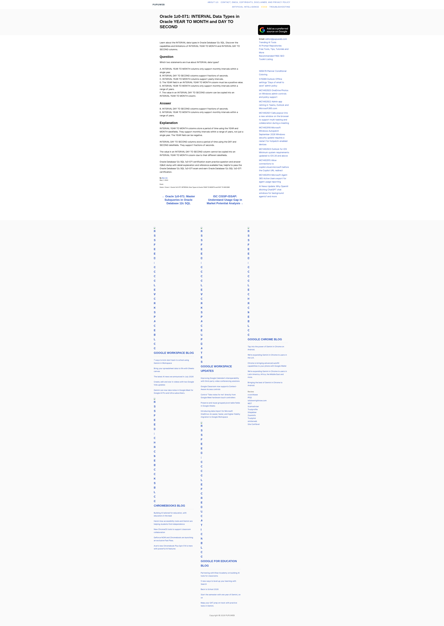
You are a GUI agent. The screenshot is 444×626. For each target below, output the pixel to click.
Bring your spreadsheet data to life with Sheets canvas (174, 370)
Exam (161, 184)
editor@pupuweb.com (276, 39)
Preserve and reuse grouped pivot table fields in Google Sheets (220, 404)
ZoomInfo (252, 415)
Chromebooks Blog (169, 505)
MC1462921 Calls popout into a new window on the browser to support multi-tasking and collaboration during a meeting (274, 118)
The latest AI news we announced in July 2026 (174, 377)
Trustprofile (253, 409)
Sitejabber (252, 412)
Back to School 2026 (210, 589)
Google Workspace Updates (216, 368)
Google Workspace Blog (174, 352)
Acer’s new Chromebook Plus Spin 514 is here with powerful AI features (173, 547)
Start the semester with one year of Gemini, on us (220, 596)
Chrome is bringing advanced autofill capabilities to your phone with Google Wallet (267, 364)
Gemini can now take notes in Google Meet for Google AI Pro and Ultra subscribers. (173, 391)
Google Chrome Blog (265, 339)
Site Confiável (254, 424)
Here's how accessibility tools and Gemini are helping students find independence (173, 522)
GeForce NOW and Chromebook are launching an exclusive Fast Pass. (173, 539)
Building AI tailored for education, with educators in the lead (170, 514)
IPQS (250, 397)
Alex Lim (165, 178)
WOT (250, 403)
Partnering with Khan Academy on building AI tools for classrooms (220, 574)
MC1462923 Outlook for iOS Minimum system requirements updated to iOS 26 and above (274, 152)
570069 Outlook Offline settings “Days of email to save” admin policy (271, 82)
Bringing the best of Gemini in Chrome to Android (265, 384)
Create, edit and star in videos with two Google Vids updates (174, 383)
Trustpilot (252, 418)
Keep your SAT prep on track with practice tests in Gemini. (219, 604)
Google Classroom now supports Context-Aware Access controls (219, 388)
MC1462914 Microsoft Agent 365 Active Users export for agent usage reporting (273, 178)
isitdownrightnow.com (257, 400)
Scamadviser (253, 406)
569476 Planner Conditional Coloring (272, 73)
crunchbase (253, 395)
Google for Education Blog (219, 563)
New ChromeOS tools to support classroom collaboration (172, 530)
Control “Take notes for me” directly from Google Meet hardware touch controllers (218, 396)
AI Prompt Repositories (270, 45)
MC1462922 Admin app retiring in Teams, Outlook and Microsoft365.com (274, 105)
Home (162, 187)
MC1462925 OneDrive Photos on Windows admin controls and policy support (273, 93)
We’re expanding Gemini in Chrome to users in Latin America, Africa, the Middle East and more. (267, 374)
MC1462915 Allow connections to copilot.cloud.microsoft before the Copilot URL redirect (274, 165)
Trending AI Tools (267, 42)
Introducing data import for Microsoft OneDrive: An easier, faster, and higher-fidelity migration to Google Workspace (220, 414)
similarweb (252, 421)
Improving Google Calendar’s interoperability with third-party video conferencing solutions (220, 379)
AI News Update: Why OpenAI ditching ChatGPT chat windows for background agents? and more (273, 191)
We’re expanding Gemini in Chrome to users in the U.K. (267, 356)
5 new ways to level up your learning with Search (218, 582)
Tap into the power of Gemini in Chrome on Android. (266, 348)
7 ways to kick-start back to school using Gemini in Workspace (171, 361)
